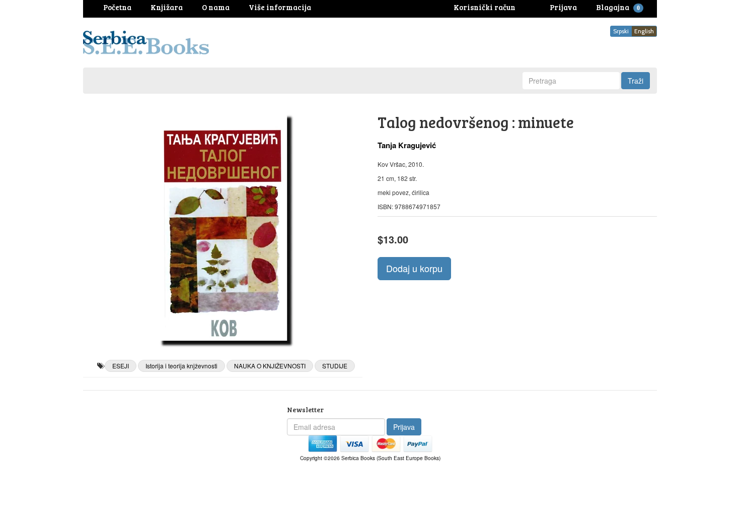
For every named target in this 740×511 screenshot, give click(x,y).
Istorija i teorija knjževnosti (181, 365)
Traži (635, 81)
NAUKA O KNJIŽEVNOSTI (270, 365)
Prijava (404, 427)
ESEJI (120, 365)
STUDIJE (334, 365)
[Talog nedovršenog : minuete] (223, 227)
